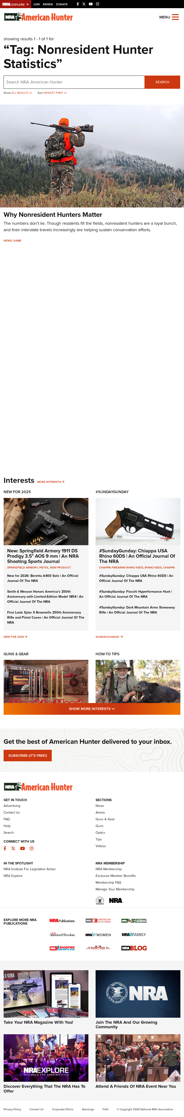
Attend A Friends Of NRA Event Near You (136, 1086)
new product (60, 567)
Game (17, 240)
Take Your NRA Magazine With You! (38, 1022)
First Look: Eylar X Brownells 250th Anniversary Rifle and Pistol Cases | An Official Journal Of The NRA (45, 617)
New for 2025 (14, 637)
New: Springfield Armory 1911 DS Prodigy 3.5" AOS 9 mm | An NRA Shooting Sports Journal (43, 556)
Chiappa (169, 567)
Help (7, 825)
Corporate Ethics (63, 1109)
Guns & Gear (16, 654)
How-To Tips (108, 654)
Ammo (100, 812)
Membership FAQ (108, 882)
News (8, 240)
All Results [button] (20, 93)
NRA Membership (109, 869)
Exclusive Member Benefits (116, 875)
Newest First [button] (54, 93)
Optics (100, 832)
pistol (44, 567)
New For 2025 (17, 492)
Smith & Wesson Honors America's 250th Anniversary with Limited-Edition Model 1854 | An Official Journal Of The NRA (45, 596)
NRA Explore (13, 875)
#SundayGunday (112, 492)
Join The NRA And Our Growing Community (126, 1024)
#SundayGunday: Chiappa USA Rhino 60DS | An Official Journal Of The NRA (137, 556)
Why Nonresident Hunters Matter (53, 214)
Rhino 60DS (153, 567)
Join (36, 4)
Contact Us (12, 812)
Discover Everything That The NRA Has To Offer (44, 1088)
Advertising (12, 805)
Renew (48, 4)
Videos (101, 846)
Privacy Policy (12, 1109)
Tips (99, 839)
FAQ (7, 819)
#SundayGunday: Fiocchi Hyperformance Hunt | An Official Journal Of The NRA (135, 594)
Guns (100, 825)
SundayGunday (108, 637)
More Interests (49, 482)
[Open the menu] (175, 16)
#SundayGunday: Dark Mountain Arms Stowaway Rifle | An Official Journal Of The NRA (137, 610)
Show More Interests (118, 708)
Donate (62, 4)
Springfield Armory (22, 567)
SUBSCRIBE (27, 755)
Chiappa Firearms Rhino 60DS (121, 567)
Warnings (88, 1109)
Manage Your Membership (115, 889)
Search (162, 82)
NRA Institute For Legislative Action (30, 869)
